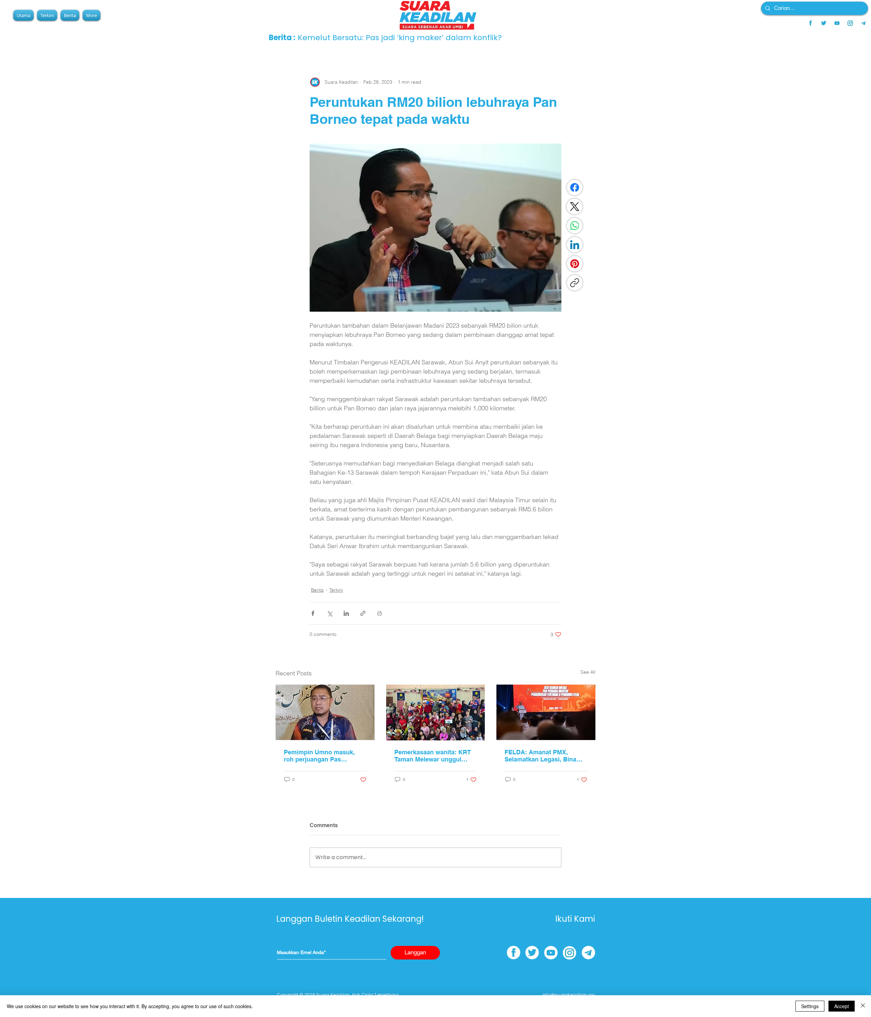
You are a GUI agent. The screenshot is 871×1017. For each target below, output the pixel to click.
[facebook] (810, 23)
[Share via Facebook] (313, 613)
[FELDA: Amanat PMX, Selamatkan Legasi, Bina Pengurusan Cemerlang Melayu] (545, 712)
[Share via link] (363, 613)
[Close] (863, 1006)
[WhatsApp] (574, 225)
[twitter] (824, 23)
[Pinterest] (574, 264)
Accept (841, 1006)
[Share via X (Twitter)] (329, 613)
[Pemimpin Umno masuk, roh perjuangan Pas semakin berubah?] (325, 712)
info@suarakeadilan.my (569, 995)
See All (587, 672)
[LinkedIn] (574, 244)
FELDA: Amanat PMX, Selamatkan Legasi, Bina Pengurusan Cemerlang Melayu (540, 756)
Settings (810, 1006)
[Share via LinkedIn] (346, 613)
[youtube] (837, 23)
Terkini (336, 590)
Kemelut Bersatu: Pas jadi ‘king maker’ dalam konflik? (416, 37)
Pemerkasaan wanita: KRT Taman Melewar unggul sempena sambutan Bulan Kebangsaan (432, 756)
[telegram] (863, 23)
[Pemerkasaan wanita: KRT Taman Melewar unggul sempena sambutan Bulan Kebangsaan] (435, 712)
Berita (317, 590)
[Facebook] (574, 187)
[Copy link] (574, 283)
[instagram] (850, 23)
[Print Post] (379, 613)
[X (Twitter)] (574, 206)
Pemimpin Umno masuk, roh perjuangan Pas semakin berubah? (319, 756)
